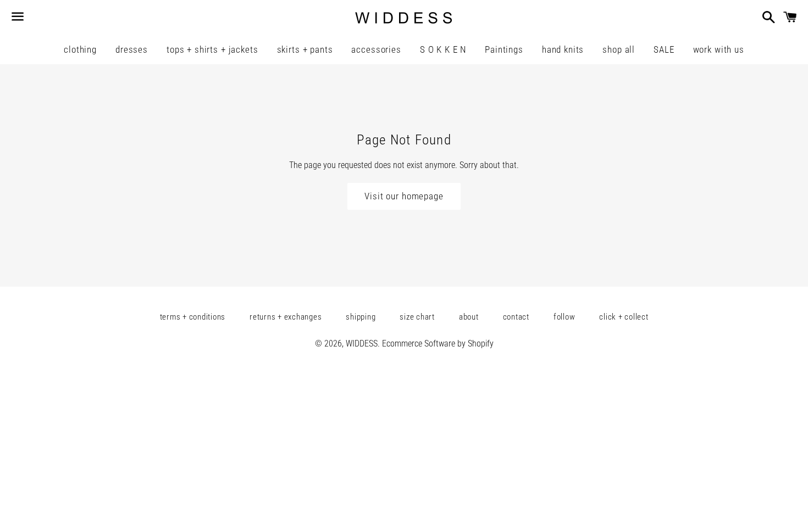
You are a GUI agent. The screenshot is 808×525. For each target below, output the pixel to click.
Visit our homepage (403, 196)
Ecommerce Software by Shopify (438, 343)
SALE (664, 49)
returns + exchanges (286, 317)
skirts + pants (305, 49)
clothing (80, 49)
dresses (131, 49)
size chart (417, 317)
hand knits (563, 49)
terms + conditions (193, 317)
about (469, 317)
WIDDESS (362, 343)
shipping (360, 317)
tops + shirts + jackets (212, 49)
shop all (618, 49)
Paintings (504, 49)
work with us (718, 49)
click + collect (623, 317)
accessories (376, 49)
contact (516, 317)
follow (564, 317)
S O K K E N (443, 49)
